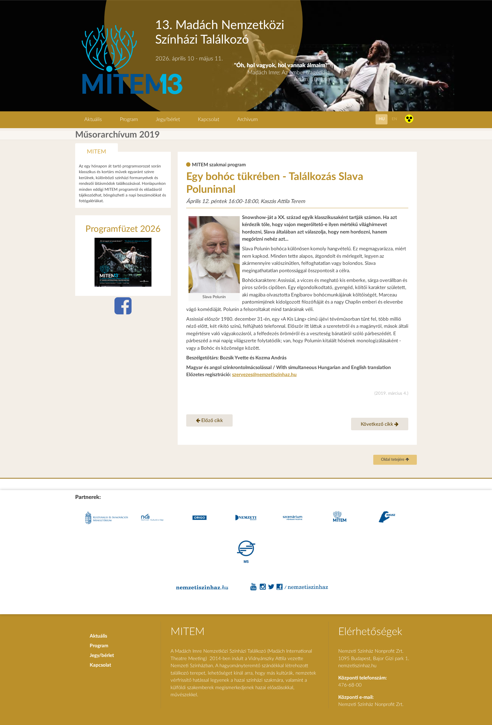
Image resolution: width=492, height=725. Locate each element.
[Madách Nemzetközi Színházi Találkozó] (131, 95)
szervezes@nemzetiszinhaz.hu (264, 374)
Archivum (247, 119)
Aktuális (93, 119)
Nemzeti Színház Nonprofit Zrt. (370, 704)
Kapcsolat (208, 119)
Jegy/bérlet (168, 119)
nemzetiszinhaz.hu (357, 665)
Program (129, 119)
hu (382, 119)
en (394, 119)
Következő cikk (377, 424)
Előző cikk (211, 420)
